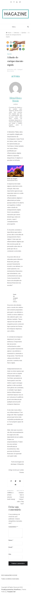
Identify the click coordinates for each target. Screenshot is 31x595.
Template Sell (11, 591)
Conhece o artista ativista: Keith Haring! (11, 496)
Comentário (13, 527)
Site (10, 554)
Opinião (9, 54)
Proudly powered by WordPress (11, 589)
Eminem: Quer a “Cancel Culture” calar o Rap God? (20, 498)
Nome (11, 540)
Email (11, 547)
